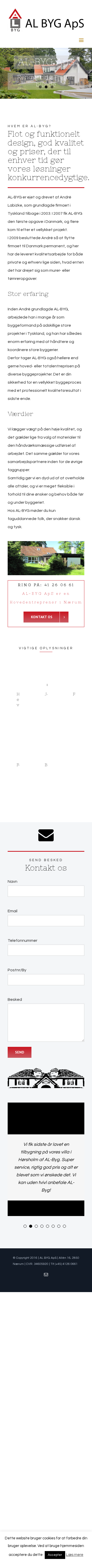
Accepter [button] (55, 1555)
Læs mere (74, 1555)
